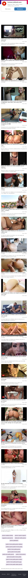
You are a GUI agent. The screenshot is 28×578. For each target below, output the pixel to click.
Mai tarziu (7, 9)
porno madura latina (7, 535)
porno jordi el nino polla (14, 551)
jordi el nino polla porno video (14, 559)
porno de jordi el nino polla (14, 556)
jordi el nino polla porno (14, 549)
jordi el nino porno (20, 554)
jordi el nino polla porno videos (14, 544)
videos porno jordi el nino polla (14, 546)
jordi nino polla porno (8, 554)
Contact (19, 574)
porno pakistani (14, 540)
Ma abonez (20, 9)
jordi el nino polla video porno (14, 564)
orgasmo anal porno (7, 538)
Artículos (4, 574)
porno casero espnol (20, 535)
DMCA (8, 574)
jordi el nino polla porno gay (14, 562)
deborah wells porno (20, 538)
